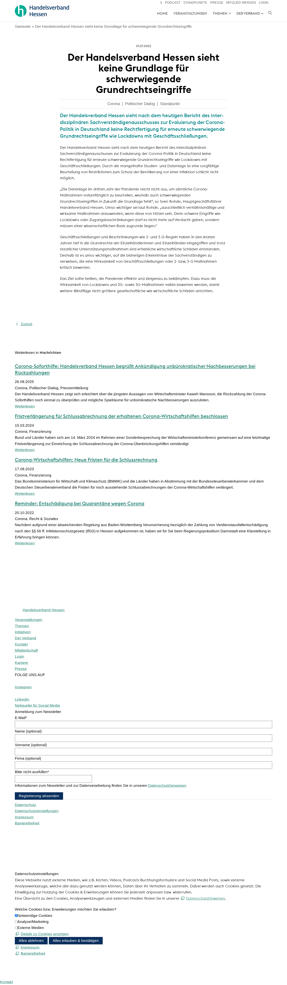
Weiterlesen (25, 406)
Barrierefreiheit (27, 823)
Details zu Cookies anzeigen (45, 934)
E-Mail (21, 718)
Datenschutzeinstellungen (37, 811)
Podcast (172, 2)
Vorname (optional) (31, 745)
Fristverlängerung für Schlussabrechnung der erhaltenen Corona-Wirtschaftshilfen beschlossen (121, 416)
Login (263, 2)
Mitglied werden (241, 2)
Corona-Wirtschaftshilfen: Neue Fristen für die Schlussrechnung (86, 460)
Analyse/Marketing (33, 922)
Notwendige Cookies (34, 916)
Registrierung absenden (39, 796)
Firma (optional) (28, 758)
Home (162, 13)
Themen (220, 13)
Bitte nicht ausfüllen (32, 772)
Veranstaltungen (190, 13)
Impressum (24, 817)
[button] (23, 687)
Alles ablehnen (31, 941)
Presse (216, 2)
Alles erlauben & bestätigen (76, 941)
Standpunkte (195, 2)
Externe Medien (30, 928)
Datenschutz (25, 805)
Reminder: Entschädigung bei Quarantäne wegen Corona (79, 503)
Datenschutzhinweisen (167, 785)
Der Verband (248, 13)
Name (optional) (28, 731)
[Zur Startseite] (42, 11)
